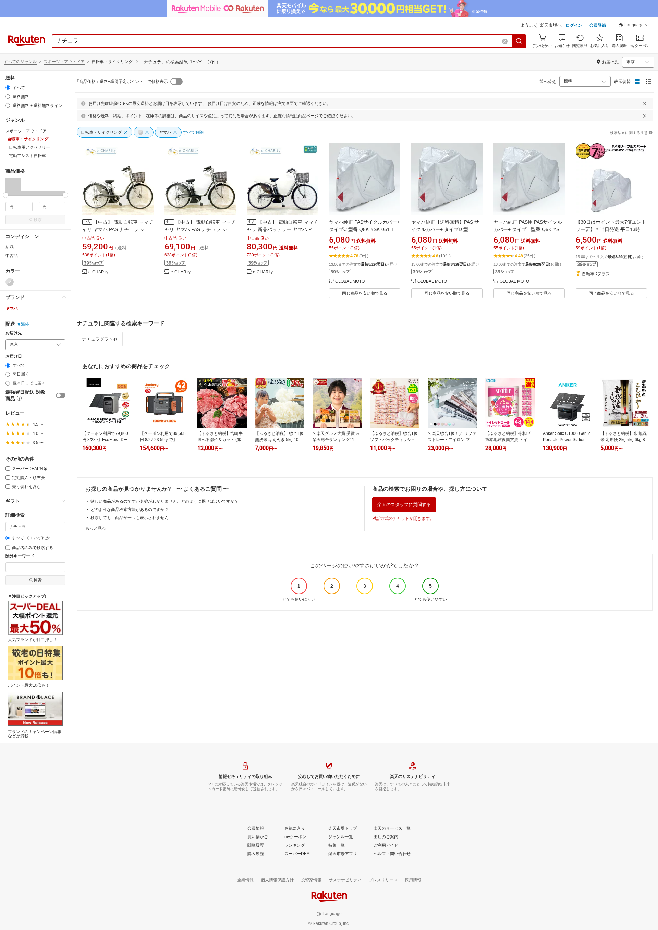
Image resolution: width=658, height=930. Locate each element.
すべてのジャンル (20, 61)
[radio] (7, 87)
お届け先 (13, 333)
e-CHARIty (98, 272)
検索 (38, 219)
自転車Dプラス (596, 274)
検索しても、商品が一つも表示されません (129, 517)
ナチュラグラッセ (100, 339)
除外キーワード (19, 556)
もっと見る (95, 528)
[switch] (60, 395)
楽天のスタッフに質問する (404, 504)
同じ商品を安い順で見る (364, 293)
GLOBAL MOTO (350, 281)
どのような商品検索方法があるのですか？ (129, 509)
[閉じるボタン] (644, 103)
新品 (9, 247)
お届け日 (13, 356)
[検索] (519, 41)
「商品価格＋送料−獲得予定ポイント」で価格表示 (121, 81)
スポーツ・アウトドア (64, 61)
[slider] (5, 195)
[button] (634, 26)
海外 (25, 324)
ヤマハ (11, 308)
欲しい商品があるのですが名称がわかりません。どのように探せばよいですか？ (164, 501)
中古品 (11, 255)
